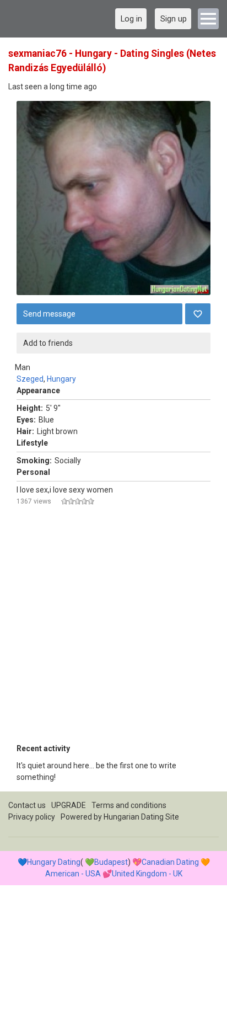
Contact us (27, 805)
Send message (49, 313)
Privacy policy (31, 816)
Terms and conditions (128, 805)
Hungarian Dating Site (141, 816)
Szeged (30, 378)
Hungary (61, 378)
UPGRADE (68, 805)
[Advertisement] (113, 629)
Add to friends (48, 343)
